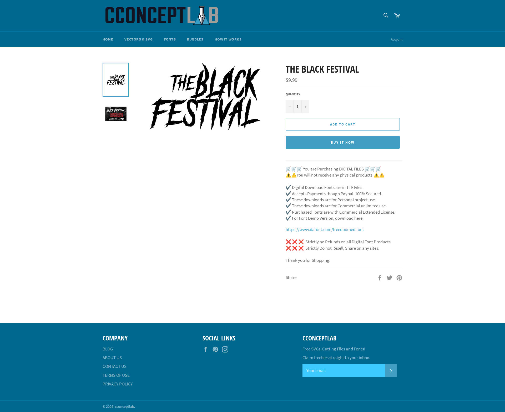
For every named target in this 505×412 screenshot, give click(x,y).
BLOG (108, 349)
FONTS (170, 39)
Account (396, 39)
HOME (108, 39)
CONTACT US (115, 366)
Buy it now (343, 142)
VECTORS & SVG (138, 39)
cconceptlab (124, 406)
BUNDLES (195, 39)
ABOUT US (112, 357)
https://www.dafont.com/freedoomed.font (325, 229)
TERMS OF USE (116, 375)
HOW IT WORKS (228, 39)
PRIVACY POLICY (118, 384)
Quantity (293, 94)
